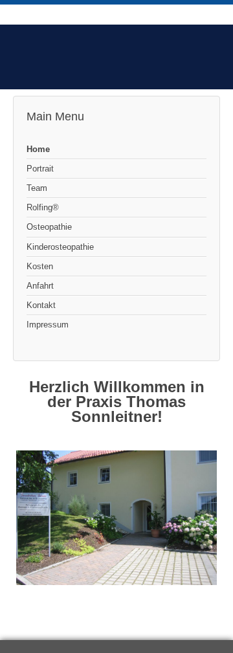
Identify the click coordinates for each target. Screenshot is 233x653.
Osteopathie (49, 227)
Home (38, 149)
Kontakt (41, 305)
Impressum (48, 324)
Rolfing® (43, 207)
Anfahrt (40, 286)
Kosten (40, 266)
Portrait (40, 168)
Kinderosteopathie (60, 247)
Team (37, 188)
